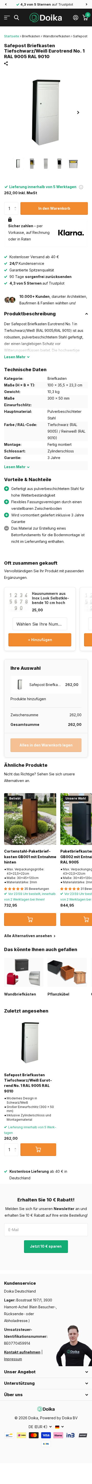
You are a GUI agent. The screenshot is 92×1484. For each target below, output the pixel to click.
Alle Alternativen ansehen (28, 936)
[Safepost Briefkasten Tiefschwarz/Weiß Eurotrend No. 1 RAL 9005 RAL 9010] (30, 1043)
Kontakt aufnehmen (22, 1352)
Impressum (13, 1359)
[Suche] (16, 17)
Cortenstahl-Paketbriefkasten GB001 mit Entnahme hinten (30, 856)
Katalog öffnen (7, 17)
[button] (5, 4)
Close (46, 1372)
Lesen (15, 357)
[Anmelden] (75, 17)
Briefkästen (31, 36)
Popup (81, 187)
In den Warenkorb (54, 208)
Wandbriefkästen (56, 36)
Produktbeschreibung (30, 313)
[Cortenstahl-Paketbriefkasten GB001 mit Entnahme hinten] (30, 819)
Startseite (11, 36)
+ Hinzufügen (40, 640)
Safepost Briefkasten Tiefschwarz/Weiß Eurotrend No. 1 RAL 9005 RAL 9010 (28, 1083)
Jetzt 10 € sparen (46, 1246)
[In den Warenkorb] (30, 919)
